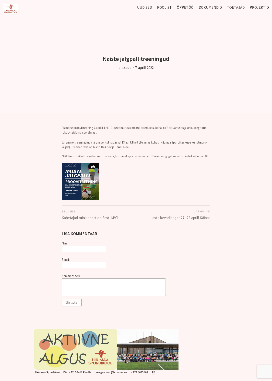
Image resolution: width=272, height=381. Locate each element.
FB (153, 372)
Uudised (144, 7)
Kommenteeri (71, 276)
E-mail (65, 260)
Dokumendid (210, 7)
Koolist (164, 7)
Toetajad (236, 7)
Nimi (64, 243)
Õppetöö (185, 7)
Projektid (259, 7)
